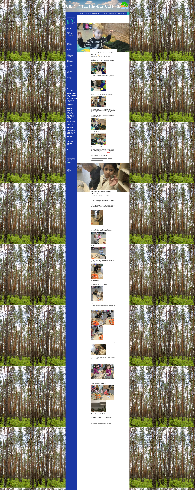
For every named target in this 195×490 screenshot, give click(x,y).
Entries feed (68, 169)
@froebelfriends (94, 423)
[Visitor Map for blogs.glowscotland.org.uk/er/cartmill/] (67, 149)
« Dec (68, 24)
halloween (68, 117)
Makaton (68, 60)
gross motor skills (71, 116)
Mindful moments (69, 62)
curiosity (69, 110)
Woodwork (68, 79)
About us (119, 13)
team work (68, 144)
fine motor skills (71, 115)
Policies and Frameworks (112, 13)
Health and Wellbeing (70, 55)
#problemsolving (72, 98)
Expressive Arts (69, 49)
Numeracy (72, 130)
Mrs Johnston (101, 56)
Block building (69, 43)
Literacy (106, 191)
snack (68, 139)
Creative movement (69, 44)
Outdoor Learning (69, 71)
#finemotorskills (72, 93)
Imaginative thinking (101, 191)
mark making (70, 127)
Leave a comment (107, 56)
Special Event (69, 76)
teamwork (70, 143)
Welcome (81, 13)
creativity (70, 108)
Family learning (69, 50)
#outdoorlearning (71, 96)
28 (68, 23)
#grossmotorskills (71, 95)
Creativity (93, 191)
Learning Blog (86, 13)
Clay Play (95, 193)
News (68, 130)
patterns (68, 134)
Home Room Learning (70, 33)
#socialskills (70, 100)
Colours (68, 101)
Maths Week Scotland (70, 61)
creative (69, 105)
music (68, 66)
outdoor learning (71, 132)
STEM (68, 141)
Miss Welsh (100, 195)
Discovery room (70, 112)
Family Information (104, 13)
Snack (68, 73)
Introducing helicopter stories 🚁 (102, 54)
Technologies (69, 77)
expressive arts (70, 113)
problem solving (70, 136)
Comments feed (69, 170)
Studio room (71, 141)
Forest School (69, 51)
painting (71, 133)
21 (68, 22)
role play (68, 138)
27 (67, 23)
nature (109, 191)
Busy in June (68, 32)
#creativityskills (101, 423)
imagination (70, 122)
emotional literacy (69, 48)
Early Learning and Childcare (94, 13)
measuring (69, 129)
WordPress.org (69, 171)
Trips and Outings (69, 78)
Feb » (74, 24)
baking (73, 100)
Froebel (96, 191)
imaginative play (107, 423)
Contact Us (124, 13)
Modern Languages (69, 65)
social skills (72, 139)
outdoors (68, 133)
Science (68, 72)
